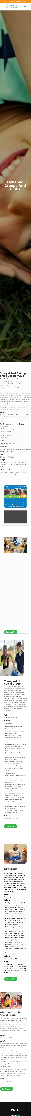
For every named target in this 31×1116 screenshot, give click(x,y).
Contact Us (10, 632)
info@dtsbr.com (24, 472)
